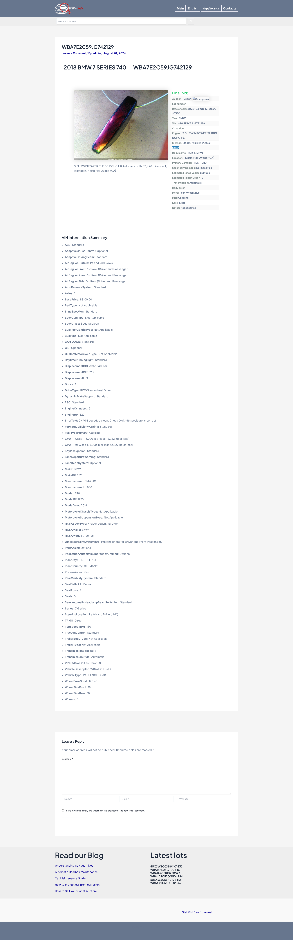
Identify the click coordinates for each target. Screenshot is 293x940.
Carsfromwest (203, 912)
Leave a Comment (74, 53)
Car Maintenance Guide (70, 878)
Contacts (229, 8)
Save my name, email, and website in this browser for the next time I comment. (105, 810)
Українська (211, 8)
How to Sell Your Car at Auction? (76, 891)
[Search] (191, 21)
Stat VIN (187, 912)
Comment (67, 759)
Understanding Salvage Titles (74, 865)
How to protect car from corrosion (77, 884)
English (193, 8)
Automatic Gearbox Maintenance (76, 872)
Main (180, 8)
